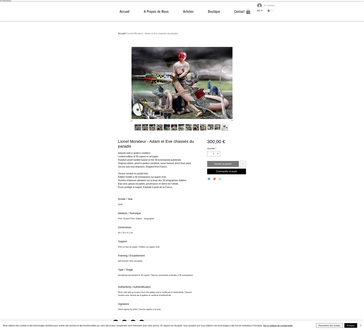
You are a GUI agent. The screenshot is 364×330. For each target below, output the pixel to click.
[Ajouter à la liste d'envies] (243, 164)
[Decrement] (209, 153)
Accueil (122, 33)
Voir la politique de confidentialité (278, 325)
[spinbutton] (213, 153)
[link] (248, 11)
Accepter (351, 325)
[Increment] (218, 153)
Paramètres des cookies (329, 325)
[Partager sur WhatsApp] (220, 179)
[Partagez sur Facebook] (209, 179)
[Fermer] (360, 325)
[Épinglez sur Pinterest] (214, 179)
